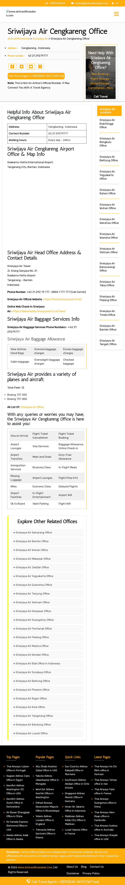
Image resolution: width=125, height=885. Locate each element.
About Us (72, 866)
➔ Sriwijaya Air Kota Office (29, 707)
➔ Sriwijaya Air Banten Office (31, 541)
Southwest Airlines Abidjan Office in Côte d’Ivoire (77, 784)
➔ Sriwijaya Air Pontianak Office (32, 628)
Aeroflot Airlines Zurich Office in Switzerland (15, 802)
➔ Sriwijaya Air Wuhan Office (30, 550)
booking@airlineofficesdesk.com (91, 3)
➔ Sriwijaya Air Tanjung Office (31, 593)
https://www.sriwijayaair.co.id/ (62, 299)
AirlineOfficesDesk (19, 38)
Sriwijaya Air (40, 38)
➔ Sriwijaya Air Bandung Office (32, 724)
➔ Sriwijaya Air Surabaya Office (32, 672)
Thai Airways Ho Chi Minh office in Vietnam (105, 770)
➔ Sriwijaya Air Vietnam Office (31, 602)
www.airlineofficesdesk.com (35, 867)
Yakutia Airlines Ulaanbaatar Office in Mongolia (47, 779)
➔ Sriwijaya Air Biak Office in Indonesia (36, 663)
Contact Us (97, 866)
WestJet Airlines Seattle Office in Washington (45, 793)
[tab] (116, 14)
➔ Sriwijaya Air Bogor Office (30, 698)
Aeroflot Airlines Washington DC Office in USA (15, 789)
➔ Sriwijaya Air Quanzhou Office (32, 584)
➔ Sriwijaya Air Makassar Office (32, 558)
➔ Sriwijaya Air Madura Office (31, 646)
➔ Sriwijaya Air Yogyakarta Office (33, 576)
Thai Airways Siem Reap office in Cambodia (104, 816)
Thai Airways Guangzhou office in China (105, 802)
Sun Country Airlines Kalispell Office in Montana (76, 770)
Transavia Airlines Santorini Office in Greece (45, 833)
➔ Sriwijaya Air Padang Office (31, 637)
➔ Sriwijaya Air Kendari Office (31, 654)
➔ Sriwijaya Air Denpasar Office (32, 611)
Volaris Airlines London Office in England (45, 820)
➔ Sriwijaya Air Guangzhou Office (33, 619)
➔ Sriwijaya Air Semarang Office (32, 532)
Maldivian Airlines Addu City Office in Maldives (75, 820)
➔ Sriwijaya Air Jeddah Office (31, 567)
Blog (84, 866)
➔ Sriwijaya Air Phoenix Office (31, 689)
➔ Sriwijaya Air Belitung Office (31, 681)
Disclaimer (73, 873)
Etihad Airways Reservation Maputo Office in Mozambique (47, 806)
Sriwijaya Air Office (32, 407)
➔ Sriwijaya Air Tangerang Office (33, 715)
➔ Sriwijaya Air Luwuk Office (30, 733)
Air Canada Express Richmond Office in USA (17, 825)
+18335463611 (57, 3)
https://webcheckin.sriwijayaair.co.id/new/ (39, 311)
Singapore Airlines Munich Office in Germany (75, 797)
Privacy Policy (91, 873)
